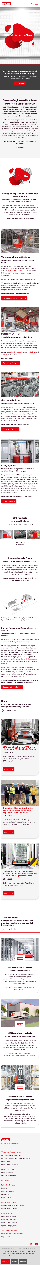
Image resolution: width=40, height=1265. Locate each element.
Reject (14, 1261)
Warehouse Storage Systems (14, 298)
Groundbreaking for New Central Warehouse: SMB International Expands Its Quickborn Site (18, 810)
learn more (20, 83)
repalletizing (31, 352)
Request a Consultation (12, 687)
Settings (5, 1261)
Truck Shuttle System (14, 271)
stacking (4, 354)
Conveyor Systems (10, 429)
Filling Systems (9, 501)
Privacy (11, 1256)
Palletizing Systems (10, 363)
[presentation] (5, 536)
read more (8, 769)
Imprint (4, 1256)
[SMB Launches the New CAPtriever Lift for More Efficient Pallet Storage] (20, 732)
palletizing (12, 352)
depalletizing (21, 352)
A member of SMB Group (10, 1143)
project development (31, 659)
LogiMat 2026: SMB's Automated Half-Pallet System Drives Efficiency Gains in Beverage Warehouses (20, 873)
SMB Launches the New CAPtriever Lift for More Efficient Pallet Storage (19, 748)
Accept (23, 1261)
